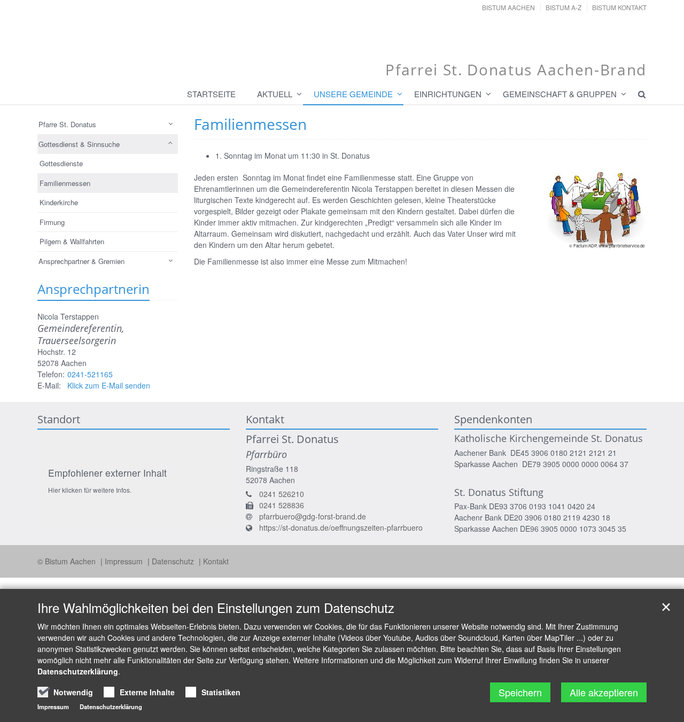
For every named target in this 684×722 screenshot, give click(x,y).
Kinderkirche (59, 202)
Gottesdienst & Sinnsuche (79, 144)
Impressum (125, 561)
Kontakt (216, 561)
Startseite (211, 93)
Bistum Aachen (508, 7)
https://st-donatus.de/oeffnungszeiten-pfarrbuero (341, 527)
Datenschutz (174, 561)
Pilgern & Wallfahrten (72, 241)
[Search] (637, 94)
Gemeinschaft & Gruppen (560, 93)
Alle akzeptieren (604, 692)
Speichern (520, 692)
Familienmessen (65, 183)
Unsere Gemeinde (353, 93)
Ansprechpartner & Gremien (81, 261)
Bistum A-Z (563, 7)
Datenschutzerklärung (77, 671)
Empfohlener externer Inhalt (107, 472)
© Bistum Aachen (67, 561)
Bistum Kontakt (619, 7)
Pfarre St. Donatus (67, 124)
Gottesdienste (61, 163)
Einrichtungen (447, 93)
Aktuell (274, 93)
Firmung (52, 222)
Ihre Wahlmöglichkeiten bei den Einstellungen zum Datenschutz (215, 608)
